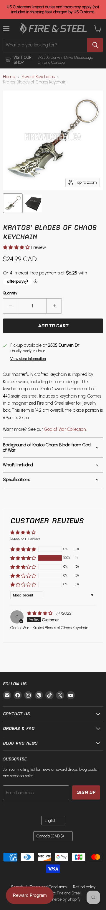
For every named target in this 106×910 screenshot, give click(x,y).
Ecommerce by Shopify (60, 899)
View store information (28, 359)
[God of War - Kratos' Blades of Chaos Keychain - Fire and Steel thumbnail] (33, 203)
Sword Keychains (38, 76)
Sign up (86, 792)
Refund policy (84, 887)
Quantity (10, 293)
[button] (17, 247)
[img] (40, 613)
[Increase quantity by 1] (54, 306)
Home (9, 76)
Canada (50, 836)
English (50, 820)
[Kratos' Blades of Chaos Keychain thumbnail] (12, 203)
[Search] (95, 45)
